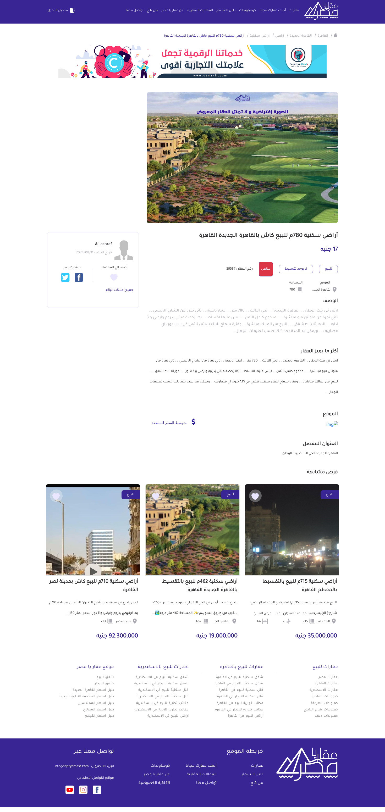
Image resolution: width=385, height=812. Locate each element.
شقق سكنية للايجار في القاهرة (238, 684)
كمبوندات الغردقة (324, 703)
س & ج (152, 11)
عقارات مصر (328, 677)
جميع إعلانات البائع (119, 290)
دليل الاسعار (226, 11)
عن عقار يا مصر (172, 11)
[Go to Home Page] (336, 35)
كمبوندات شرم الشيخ (321, 710)
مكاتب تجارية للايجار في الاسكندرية (162, 710)
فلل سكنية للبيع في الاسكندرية (163, 690)
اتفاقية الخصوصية (154, 783)
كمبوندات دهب (326, 716)
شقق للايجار (104, 684)
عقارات (294, 11)
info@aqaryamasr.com (71, 766)
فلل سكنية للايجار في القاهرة (240, 697)
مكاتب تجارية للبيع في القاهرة (240, 703)
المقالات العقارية (200, 11)
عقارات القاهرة (326, 684)
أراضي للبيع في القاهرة (245, 716)
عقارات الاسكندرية (324, 690)
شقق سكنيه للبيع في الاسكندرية (162, 677)
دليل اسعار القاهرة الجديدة (93, 690)
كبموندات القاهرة (325, 697)
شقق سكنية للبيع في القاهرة (239, 677)
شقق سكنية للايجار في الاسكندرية (161, 684)
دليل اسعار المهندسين (96, 703)
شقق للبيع (105, 677)
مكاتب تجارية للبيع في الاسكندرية (162, 703)
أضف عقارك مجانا (273, 11)
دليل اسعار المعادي (98, 710)
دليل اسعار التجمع (99, 716)
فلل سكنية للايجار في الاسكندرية (163, 697)
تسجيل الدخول (58, 11)
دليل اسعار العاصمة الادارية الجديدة (86, 697)
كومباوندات (247, 11)
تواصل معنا (134, 11)
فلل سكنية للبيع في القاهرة (241, 690)
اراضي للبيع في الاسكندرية (168, 716)
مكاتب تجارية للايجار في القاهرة (239, 710)
